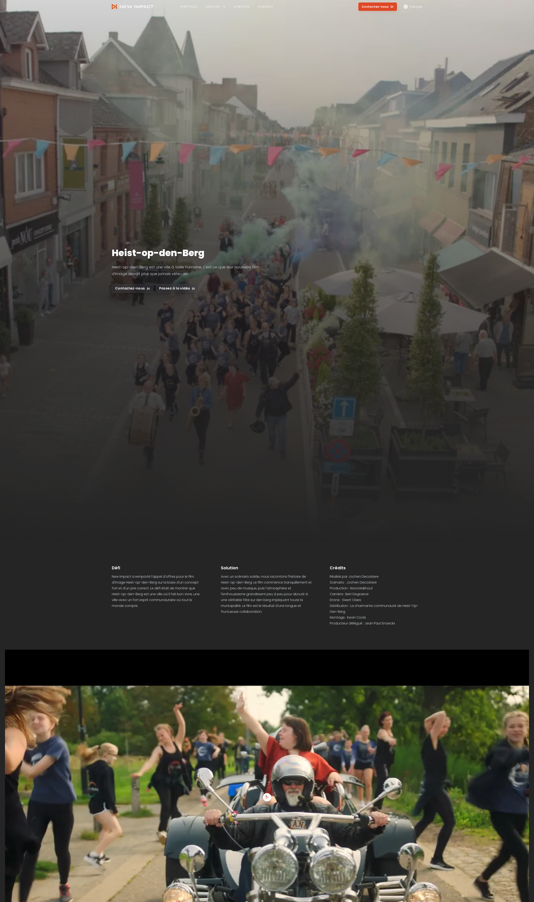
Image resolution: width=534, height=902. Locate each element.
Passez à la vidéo (174, 288)
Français (415, 33)
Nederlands (417, 18)
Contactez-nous (375, 7)
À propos (241, 7)
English (414, 26)
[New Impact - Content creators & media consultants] (133, 6)
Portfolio (188, 7)
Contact (265, 7)
